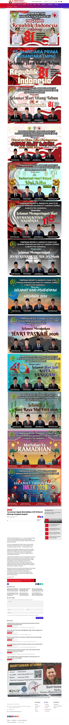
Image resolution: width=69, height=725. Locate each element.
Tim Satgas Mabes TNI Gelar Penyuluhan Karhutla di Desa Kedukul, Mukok (12, 594)
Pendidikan (47, 706)
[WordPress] (14, 716)
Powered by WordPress (11, 722)
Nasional (36, 711)
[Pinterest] (12, 716)
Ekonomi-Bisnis (48, 709)
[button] (56, 1)
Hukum (36, 707)
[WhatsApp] (42, 584)
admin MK (11, 516)
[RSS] (18, 716)
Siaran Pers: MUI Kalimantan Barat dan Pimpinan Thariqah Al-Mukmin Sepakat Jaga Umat (55, 533)
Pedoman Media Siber (58, 706)
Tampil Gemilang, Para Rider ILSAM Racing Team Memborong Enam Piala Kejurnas (54, 537)
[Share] (42, 517)
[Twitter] (38, 584)
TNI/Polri (47, 704)
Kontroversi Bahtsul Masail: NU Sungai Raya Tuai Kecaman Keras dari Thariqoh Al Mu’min (55, 525)
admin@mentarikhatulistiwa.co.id (15, 711)
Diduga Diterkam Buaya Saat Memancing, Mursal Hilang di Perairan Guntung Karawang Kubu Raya (12, 589)
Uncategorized (9, 509)
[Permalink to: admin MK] (8, 517)
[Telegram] (40, 584)
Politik (46, 707)
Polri (36, 709)
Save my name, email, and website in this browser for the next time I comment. (23, 615)
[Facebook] (36, 584)
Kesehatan (47, 711)
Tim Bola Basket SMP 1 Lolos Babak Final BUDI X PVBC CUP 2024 (55, 529)
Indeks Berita (56, 704)
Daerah (36, 704)
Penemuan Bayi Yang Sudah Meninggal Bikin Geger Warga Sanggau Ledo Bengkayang (24, 589)
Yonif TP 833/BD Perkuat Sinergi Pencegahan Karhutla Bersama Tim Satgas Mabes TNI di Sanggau (37, 594)
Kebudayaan (37, 706)
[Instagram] (16, 716)
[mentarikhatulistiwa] (17, 1)
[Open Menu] (61, 1)
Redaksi (55, 707)
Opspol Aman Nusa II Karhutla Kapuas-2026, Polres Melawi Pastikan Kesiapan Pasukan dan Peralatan (24, 594)
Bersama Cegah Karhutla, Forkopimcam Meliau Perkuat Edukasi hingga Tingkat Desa (37, 589)
